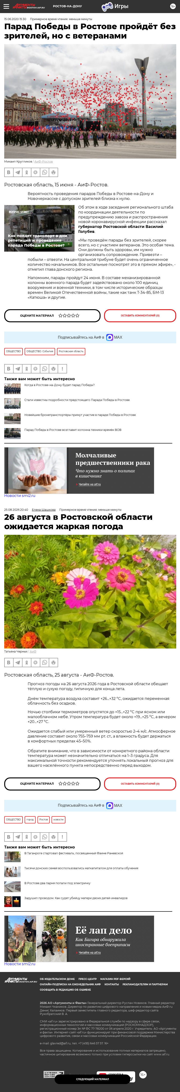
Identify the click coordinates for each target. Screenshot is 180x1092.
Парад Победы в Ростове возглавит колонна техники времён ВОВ (72, 430)
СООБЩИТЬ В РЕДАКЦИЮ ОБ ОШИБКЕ (65, 989)
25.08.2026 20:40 (16, 509)
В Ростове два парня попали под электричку (57, 883)
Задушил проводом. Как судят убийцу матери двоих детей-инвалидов (76, 898)
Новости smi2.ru (19, 495)
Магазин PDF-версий (115, 979)
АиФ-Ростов (43, 161)
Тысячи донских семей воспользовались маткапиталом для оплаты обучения (81, 868)
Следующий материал (92, 1079)
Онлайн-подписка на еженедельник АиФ (70, 984)
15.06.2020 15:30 (15, 19)
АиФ (33, 651)
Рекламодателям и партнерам (145, 984)
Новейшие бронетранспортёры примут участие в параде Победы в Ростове (80, 415)
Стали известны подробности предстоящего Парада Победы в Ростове (77, 400)
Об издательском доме (57, 979)
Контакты (112, 984)
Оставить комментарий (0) (140, 315)
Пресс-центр (88, 979)
